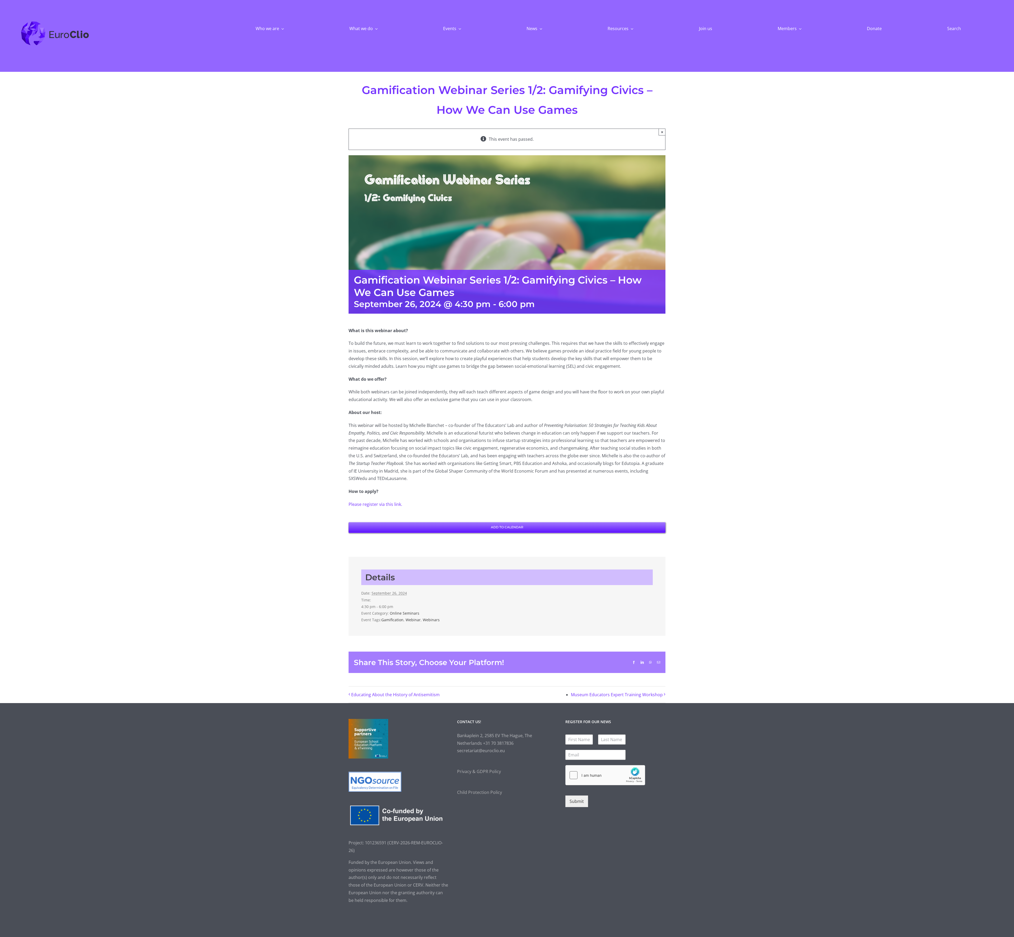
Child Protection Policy (479, 792)
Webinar (413, 619)
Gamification (392, 619)
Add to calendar (507, 527)
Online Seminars (404, 613)
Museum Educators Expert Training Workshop (617, 695)
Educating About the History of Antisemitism (395, 695)
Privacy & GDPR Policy (479, 771)
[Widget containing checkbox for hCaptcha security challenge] (605, 775)
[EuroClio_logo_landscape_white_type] (55, 22)
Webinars (431, 619)
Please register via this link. (375, 504)
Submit (577, 801)
